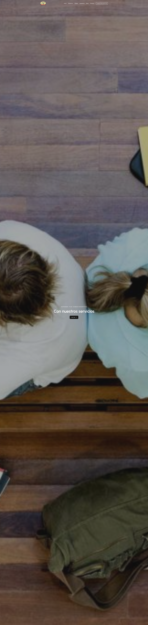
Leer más (73, 317)
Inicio (65, 3)
